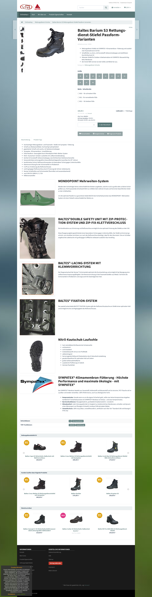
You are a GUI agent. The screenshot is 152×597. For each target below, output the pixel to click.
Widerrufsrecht (53, 571)
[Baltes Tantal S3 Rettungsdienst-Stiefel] (137, 29)
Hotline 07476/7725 (114, 3)
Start (33, 15)
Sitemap (51, 559)
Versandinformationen (26, 574)
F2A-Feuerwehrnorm (77, 421)
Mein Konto (23, 556)
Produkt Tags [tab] (38, 140)
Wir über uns (42, 15)
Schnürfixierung (80, 425)
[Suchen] (106, 8)
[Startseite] (22, 22)
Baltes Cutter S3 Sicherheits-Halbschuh (76, 529)
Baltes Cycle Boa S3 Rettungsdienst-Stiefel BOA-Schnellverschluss (112, 457)
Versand (90, 113)
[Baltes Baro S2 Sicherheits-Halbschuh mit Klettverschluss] (15, 29)
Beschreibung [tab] (25, 140)
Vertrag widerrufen (55, 563)
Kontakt (69, 15)
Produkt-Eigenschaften (56, 15)
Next (128, 453)
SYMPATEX (72, 425)
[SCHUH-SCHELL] (37, 7)
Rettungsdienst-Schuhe (92, 65)
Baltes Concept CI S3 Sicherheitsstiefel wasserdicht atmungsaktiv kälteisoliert (39, 530)
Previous (23, 453)
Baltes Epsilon (76, 493)
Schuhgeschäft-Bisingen (26, 566)
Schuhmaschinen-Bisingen (27, 570)
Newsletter (22, 577)
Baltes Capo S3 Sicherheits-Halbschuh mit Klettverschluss (39, 457)
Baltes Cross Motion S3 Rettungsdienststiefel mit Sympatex (76, 457)
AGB (50, 556)
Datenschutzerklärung (55, 552)
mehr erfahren (21, 594)
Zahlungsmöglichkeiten (26, 563)
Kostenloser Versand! (126, 3)
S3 (70, 421)
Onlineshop (24, 15)
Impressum (52, 567)
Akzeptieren (11, 594)
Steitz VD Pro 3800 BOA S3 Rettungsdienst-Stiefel (112, 530)
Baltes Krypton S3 (112, 493)
